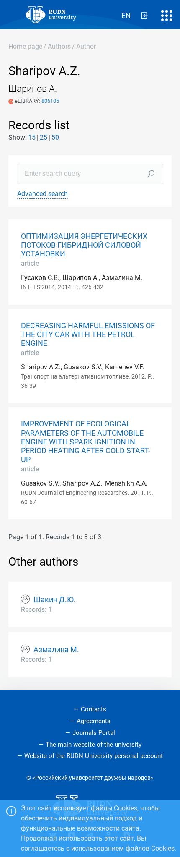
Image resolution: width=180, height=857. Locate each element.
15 (32, 137)
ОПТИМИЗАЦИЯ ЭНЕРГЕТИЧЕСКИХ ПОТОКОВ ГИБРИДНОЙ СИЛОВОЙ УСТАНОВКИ (84, 245)
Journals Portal (93, 733)
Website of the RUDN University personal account (93, 756)
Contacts (93, 709)
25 (43, 137)
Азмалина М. (56, 649)
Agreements (94, 721)
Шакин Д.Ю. (54, 600)
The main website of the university (93, 744)
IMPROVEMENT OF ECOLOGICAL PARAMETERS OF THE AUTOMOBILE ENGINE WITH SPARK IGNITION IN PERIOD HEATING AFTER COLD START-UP (85, 441)
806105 (50, 101)
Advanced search (42, 194)
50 (55, 137)
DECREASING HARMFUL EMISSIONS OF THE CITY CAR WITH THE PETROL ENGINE (88, 334)
